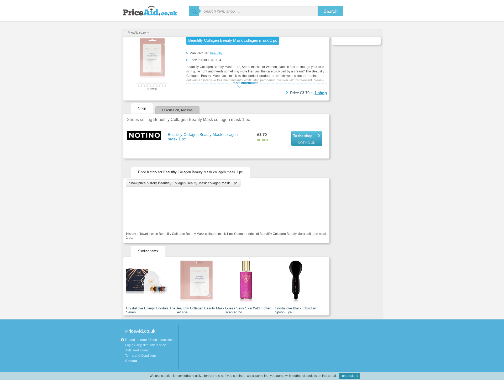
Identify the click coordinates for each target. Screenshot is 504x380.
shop (320, 93)
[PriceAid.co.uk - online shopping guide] (155, 10)
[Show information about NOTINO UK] (144, 136)
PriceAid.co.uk (137, 32)
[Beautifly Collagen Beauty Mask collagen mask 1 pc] (152, 78)
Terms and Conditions (140, 355)
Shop (142, 108)
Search (331, 11)
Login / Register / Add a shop (145, 345)
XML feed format (137, 350)
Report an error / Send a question (148, 340)
